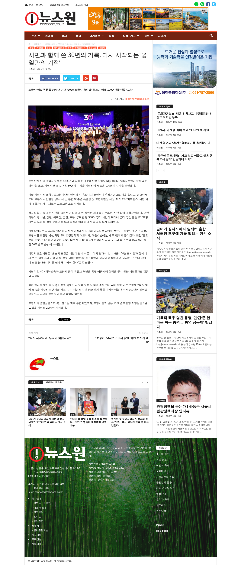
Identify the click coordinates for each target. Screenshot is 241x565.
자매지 (162, 35)
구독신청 (36, 539)
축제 (64, 35)
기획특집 (37, 44)
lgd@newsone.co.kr (137, 98)
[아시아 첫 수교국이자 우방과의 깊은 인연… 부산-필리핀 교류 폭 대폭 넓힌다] (130, 402)
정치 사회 (92, 48)
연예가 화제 (162, 499)
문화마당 (161, 471)
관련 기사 (35, 382)
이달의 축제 (162, 465)
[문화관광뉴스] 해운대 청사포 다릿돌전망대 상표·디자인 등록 (183, 115)
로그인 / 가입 (82, 4)
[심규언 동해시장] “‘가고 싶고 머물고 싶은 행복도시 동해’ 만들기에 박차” (184, 157)
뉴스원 (31, 68)
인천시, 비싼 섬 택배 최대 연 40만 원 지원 (182, 130)
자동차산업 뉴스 (165, 476)
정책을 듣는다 (80, 48)
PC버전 (160, 525)
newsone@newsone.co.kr (49, 492)
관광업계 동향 (164, 482)
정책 (78, 35)
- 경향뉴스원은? (41, 503)
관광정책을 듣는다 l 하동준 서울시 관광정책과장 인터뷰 (183, 408)
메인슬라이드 (59, 48)
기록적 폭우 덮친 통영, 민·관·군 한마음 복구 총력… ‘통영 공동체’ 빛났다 (184, 322)
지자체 (102, 48)
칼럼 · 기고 (129, 35)
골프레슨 (161, 505)
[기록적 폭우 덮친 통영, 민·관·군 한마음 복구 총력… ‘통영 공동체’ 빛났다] (184, 295)
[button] (211, 36)
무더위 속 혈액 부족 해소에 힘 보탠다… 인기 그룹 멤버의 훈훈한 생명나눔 (89, 422)
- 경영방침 (37, 512)
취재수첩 (161, 510)
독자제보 (36, 534)
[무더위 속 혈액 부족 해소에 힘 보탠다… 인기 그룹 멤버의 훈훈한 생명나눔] (89, 402)
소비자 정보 (162, 454)
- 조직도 (36, 516)
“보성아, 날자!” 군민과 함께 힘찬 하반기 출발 (122, 340)
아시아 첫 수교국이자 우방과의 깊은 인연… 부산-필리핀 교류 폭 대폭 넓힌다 (130, 422)
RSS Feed (162, 530)
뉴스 (34, 35)
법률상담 (161, 493)
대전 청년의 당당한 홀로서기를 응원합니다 (183, 142)
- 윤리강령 (37, 521)
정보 (146, 35)
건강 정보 (161, 459)
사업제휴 (36, 543)
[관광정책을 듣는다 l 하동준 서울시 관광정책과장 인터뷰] (184, 383)
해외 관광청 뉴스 (165, 488)
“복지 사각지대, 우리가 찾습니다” (49, 338)
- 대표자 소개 (39, 507)
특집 (111, 35)
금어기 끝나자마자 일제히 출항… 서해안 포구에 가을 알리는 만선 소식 (47, 422)
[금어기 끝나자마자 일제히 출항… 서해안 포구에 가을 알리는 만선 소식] (47, 402)
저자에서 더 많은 (54, 382)
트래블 (49, 35)
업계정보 (95, 35)
